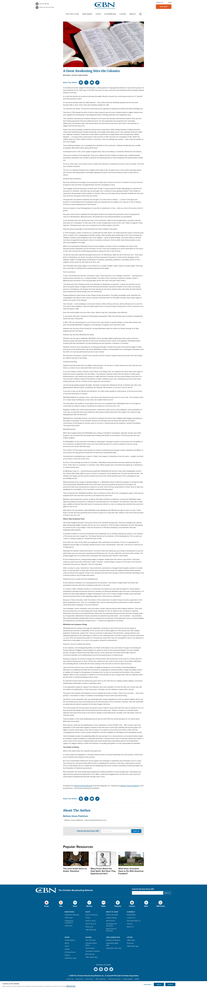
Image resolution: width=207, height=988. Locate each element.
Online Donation (112, 915)
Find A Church (90, 924)
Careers (130, 924)
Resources (89, 927)
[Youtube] (96, 969)
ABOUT (132, 14)
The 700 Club (72, 14)
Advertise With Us (133, 921)
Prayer (87, 918)
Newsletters (131, 915)
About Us (130, 927)
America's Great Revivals (83, 785)
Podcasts (130, 943)
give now (163, 7)
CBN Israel (69, 918)
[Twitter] (86, 82)
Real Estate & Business (111, 930)
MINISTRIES (69, 912)
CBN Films (68, 926)
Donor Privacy (89, 979)
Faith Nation (90, 948)
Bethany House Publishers (75, 75)
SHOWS (88, 937)
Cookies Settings (127, 979)
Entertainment (70, 952)
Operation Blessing (72, 915)
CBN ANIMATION (113, 937)
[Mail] (92, 82)
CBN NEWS (87, 14)
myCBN (137, 979)
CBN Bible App (90, 930)
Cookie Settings (147, 984)
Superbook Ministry (113, 940)
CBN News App (70, 958)
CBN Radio (131, 940)
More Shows (90, 954)
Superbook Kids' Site (113, 948)
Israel (67, 946)
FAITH (98, 14)
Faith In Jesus (90, 921)
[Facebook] (81, 82)
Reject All (159, 984)
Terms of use (70, 979)
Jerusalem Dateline (92, 951)
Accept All (170, 984)
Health (67, 949)
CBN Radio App (133, 946)
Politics (67, 955)
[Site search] (140, 15)
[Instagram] (106, 969)
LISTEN (123, 14)
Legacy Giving (111, 918)
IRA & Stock (110, 921)
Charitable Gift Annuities (111, 925)
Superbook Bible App (112, 944)
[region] (103, 984)
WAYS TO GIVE (112, 912)
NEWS (67, 937)
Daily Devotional (91, 915)
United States (70, 940)
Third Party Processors (114, 979)
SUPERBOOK (110, 14)
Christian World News (91, 944)
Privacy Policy (79, 979)
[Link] (97, 82)
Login (169, 2)
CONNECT (131, 912)
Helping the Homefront (69, 922)
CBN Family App (91, 957)
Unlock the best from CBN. (88, 831)
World (67, 943)
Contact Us (159, 2)
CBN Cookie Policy (100, 979)
